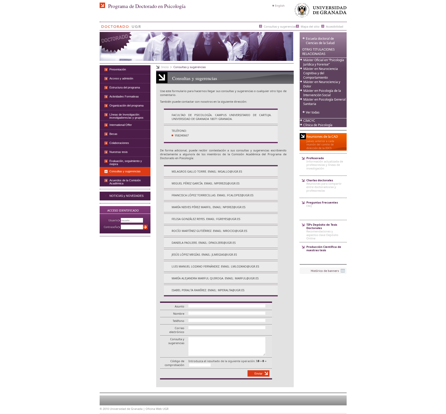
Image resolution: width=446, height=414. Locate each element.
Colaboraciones (119, 142)
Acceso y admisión (121, 78)
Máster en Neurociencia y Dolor (321, 84)
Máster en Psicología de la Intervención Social (322, 92)
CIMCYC (309, 120)
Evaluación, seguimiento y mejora (125, 162)
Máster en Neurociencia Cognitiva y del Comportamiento (320, 73)
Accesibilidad (334, 26)
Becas (113, 133)
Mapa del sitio (310, 26)
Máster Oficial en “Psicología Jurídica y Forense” (323, 62)
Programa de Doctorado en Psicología (147, 6)
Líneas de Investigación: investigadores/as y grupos (126, 116)
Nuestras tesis (118, 151)
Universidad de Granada (319, 11)
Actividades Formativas (124, 96)
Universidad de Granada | (128, 409)
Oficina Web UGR (157, 409)
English (280, 5)
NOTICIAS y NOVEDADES (126, 195)
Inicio (165, 67)
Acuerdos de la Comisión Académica (125, 182)
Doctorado (115, 25)
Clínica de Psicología (317, 125)
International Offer (120, 124)
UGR (136, 25)
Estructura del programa (124, 87)
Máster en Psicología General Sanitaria (324, 101)
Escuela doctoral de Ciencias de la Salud (320, 40)
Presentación (117, 69)
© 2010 (104, 409)
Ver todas (313, 112)
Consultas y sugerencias (280, 26)
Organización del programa (126, 105)
